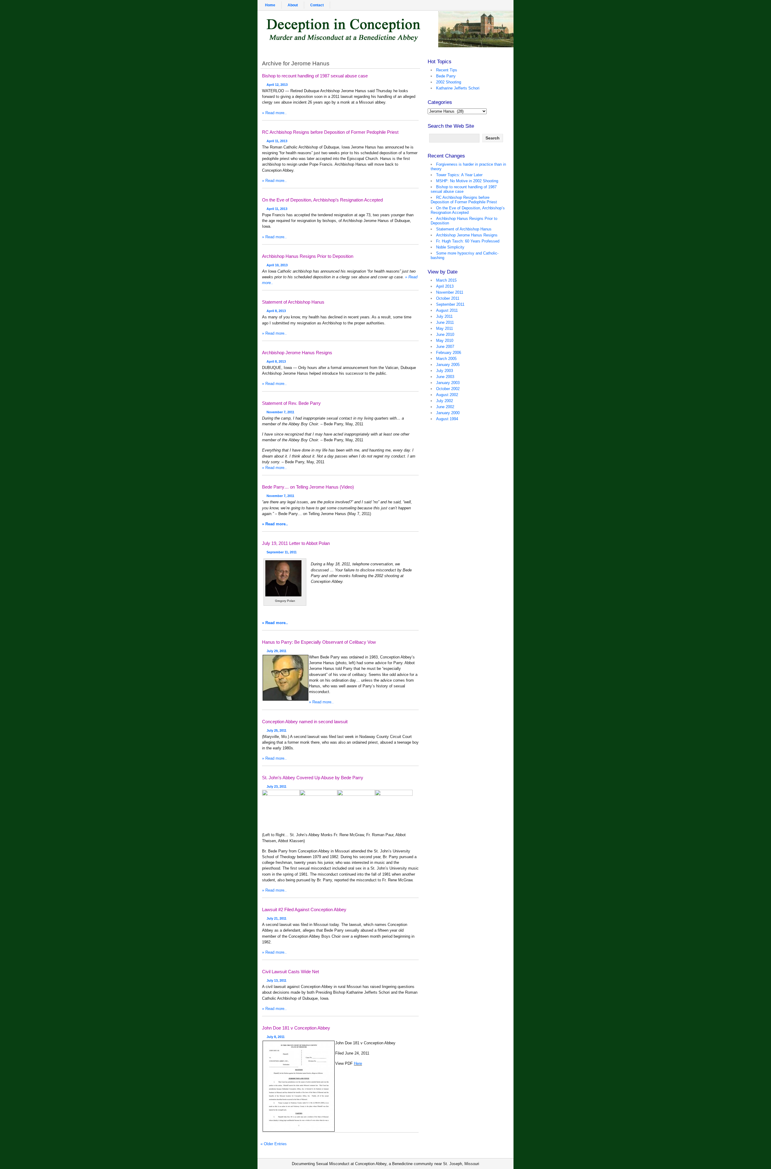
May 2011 (444, 328)
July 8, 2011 (276, 1037)
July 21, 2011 (276, 918)
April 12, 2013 (277, 84)
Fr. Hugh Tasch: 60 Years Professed (467, 241)
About (293, 5)
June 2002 (445, 407)
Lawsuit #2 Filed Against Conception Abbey (304, 909)
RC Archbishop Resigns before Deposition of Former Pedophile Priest (330, 132)
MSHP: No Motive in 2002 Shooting (467, 181)
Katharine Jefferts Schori (457, 88)
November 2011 (449, 292)
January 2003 (448, 382)
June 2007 (445, 346)
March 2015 (446, 280)
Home (270, 5)
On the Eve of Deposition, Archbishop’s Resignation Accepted (322, 199)
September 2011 (450, 304)
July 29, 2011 (276, 651)
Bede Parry (446, 76)
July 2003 (444, 370)
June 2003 (445, 376)
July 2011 (444, 316)
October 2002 (448, 388)
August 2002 (447, 394)
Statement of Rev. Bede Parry (291, 403)
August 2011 (447, 310)
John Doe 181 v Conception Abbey (296, 1027)
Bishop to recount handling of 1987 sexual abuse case (315, 75)
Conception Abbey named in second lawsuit (305, 721)
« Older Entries (274, 1144)
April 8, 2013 (276, 311)
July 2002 (444, 401)
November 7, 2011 (280, 412)
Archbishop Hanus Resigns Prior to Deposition (307, 256)
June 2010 (445, 334)
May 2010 (444, 340)
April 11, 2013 (277, 141)
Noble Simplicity (450, 247)
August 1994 (447, 419)
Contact (317, 5)
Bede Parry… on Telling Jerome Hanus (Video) (308, 486)
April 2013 (445, 286)
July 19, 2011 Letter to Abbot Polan (296, 543)
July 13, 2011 (276, 980)
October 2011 (447, 298)
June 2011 (445, 322)
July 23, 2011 (276, 786)
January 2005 (448, 364)
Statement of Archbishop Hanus (293, 302)
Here (358, 1063)
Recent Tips (446, 70)
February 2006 (448, 352)
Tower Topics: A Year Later (459, 175)
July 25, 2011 (276, 730)
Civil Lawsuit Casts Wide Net (290, 971)
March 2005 (446, 358)
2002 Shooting (448, 82)
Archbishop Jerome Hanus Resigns (297, 352)
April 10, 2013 (277, 265)
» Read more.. (274, 113)
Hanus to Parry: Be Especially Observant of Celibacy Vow (319, 642)
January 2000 (448, 413)
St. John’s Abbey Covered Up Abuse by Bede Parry (312, 777)
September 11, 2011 (282, 552)
